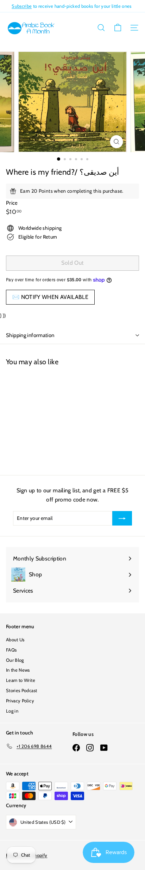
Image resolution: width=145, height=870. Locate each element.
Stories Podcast (21, 690)
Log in (12, 711)
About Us (15, 639)
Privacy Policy (20, 700)
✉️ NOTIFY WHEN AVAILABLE (50, 297)
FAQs (11, 650)
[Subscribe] (122, 518)
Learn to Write (20, 680)
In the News (18, 670)
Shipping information (30, 335)
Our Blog (15, 660)
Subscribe (22, 6)
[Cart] (117, 27)
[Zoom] (116, 141)
